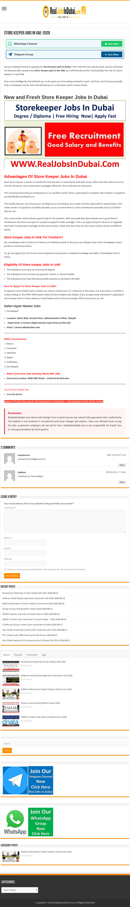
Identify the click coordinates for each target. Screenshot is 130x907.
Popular (18, 655)
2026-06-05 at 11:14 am (116, 472)
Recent (6, 655)
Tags (44, 655)
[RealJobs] (65, 11)
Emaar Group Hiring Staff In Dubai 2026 (21, 609)
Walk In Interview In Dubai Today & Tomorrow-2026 (27, 603)
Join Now (112, 43)
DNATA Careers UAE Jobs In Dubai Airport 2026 (25, 614)
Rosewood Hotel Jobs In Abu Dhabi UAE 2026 (24, 593)
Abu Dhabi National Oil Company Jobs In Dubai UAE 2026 (30, 640)
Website (8, 559)
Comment (10, 508)
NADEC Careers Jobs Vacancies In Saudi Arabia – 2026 (28, 619)
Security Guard (14, 394)
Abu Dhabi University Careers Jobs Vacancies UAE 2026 (29, 630)
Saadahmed (24, 455)
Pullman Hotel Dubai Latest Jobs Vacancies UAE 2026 (28, 598)
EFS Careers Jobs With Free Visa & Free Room (24, 635)
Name (8, 538)
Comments (31, 655)
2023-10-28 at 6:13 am (116, 455)
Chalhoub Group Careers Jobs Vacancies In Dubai (26, 624)
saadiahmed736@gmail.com (32, 459)
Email (7, 548)
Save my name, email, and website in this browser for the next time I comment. (46, 569)
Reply (122, 465)
